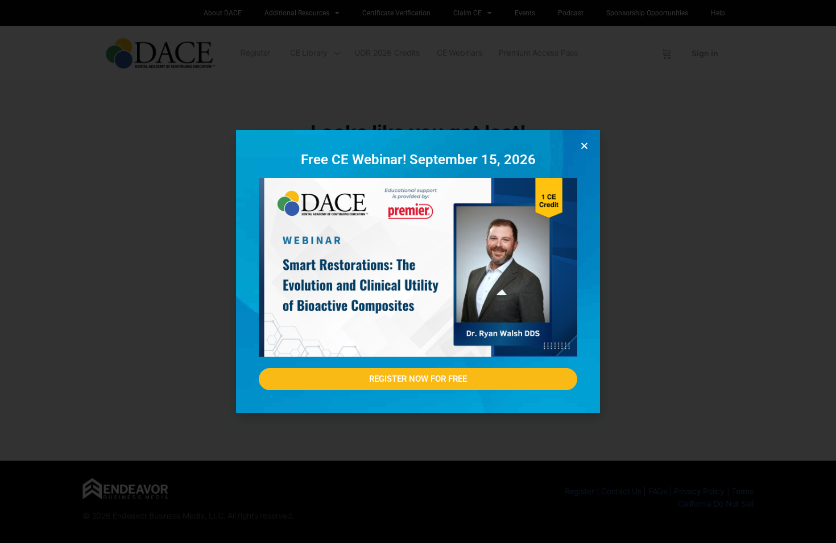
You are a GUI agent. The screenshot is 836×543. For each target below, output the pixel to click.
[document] (418, 271)
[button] (584, 145)
